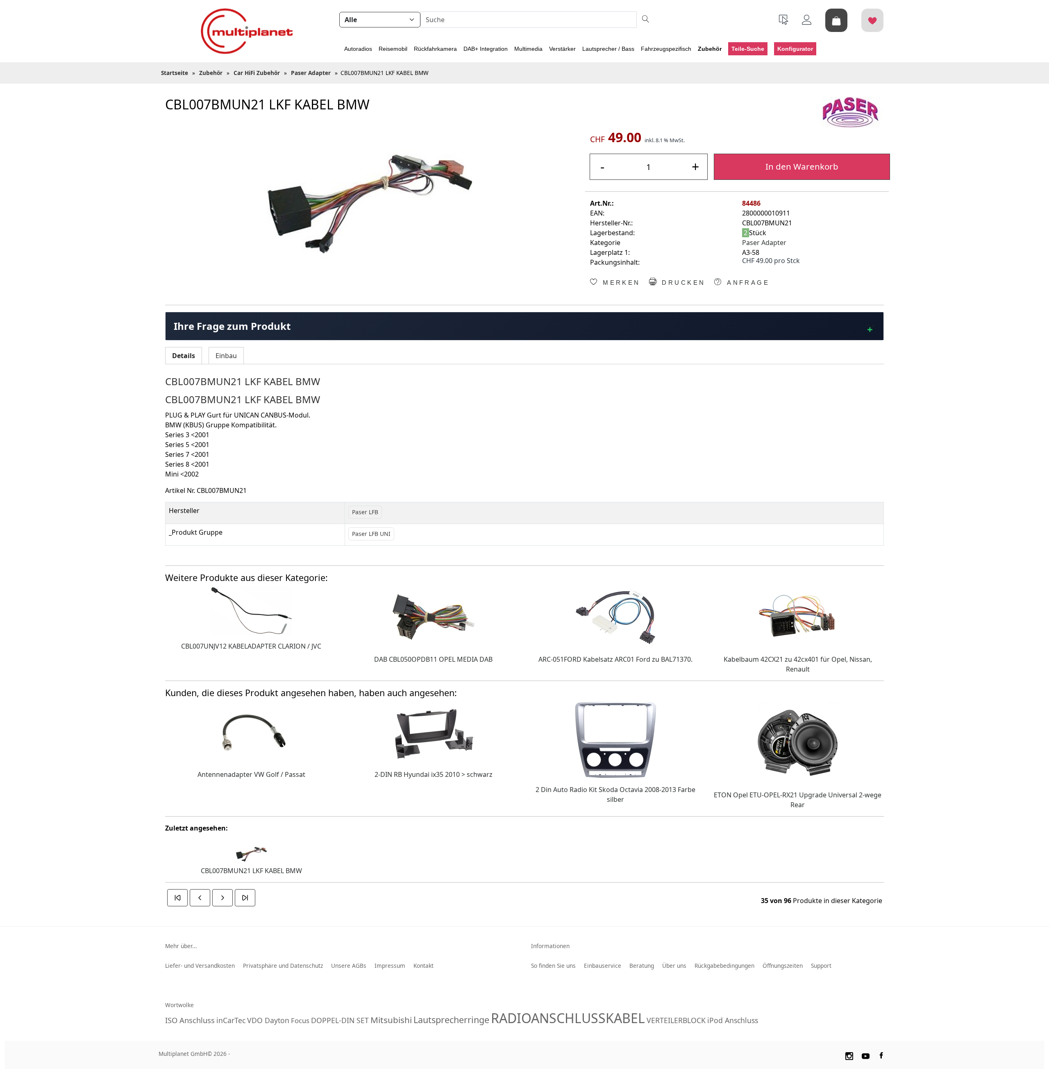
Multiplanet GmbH (183, 1054)
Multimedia (528, 48)
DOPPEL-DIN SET (340, 1020)
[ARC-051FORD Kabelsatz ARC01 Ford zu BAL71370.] (615, 616)
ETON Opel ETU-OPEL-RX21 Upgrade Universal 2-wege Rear (797, 799)
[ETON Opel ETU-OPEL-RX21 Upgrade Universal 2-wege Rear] (798, 741)
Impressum (390, 965)
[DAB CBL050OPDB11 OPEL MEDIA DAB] (434, 616)
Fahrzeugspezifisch (666, 48)
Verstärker (562, 48)
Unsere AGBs (348, 965)
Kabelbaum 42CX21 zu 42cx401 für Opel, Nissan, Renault (798, 664)
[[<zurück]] (200, 897)
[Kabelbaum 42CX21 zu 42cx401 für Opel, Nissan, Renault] (798, 616)
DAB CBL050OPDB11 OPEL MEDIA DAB (433, 659)
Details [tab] (183, 355)
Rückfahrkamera (435, 48)
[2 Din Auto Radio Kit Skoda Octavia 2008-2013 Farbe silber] (615, 738)
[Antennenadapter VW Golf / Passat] (251, 731)
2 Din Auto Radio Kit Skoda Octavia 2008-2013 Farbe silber (615, 794)
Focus (300, 1020)
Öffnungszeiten (783, 965)
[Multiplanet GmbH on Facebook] (882, 1054)
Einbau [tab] (226, 355)
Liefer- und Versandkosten (200, 965)
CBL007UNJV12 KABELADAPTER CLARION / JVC (251, 646)
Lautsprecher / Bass (608, 48)
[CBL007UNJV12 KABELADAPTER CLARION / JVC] (251, 609)
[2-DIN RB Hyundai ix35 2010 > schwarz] (434, 731)
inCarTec (230, 1020)
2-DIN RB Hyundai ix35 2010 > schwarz (434, 774)
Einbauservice (602, 965)
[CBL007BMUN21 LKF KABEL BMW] (369, 204)
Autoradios (358, 48)
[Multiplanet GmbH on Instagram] (849, 1054)
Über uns (674, 965)
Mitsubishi (391, 1020)
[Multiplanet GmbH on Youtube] (866, 1054)
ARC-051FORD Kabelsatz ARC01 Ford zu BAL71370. (615, 659)
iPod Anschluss (732, 1020)
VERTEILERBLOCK (676, 1020)
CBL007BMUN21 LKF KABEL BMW (251, 870)
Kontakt (423, 965)
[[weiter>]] (222, 897)
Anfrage (747, 282)
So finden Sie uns (553, 965)
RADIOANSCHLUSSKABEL (568, 1018)
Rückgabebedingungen (724, 965)
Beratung (641, 965)
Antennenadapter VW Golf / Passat (251, 774)
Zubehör (710, 48)
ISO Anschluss (190, 1020)
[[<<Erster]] (177, 897)
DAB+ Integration (485, 48)
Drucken (682, 282)
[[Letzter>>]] (245, 897)
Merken (619, 282)
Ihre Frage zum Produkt (232, 326)
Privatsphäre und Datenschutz (283, 965)
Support (821, 965)
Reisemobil (393, 48)
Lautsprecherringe (451, 1020)
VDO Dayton (268, 1020)
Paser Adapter (764, 242)
